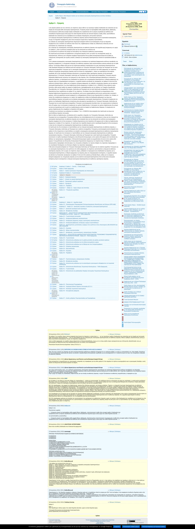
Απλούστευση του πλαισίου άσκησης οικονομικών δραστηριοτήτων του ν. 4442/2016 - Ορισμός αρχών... (134, 111)
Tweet (125, 61)
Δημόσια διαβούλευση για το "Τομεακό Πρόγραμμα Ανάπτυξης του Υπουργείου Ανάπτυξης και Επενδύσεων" (135, 249)
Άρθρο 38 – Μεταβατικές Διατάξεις (68, 261)
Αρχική (52, 11)
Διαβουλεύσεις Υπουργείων (118, 11)
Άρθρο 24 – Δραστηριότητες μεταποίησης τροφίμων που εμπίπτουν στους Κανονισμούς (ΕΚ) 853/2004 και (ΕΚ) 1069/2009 (88, 225)
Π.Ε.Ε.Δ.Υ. (67, 334)
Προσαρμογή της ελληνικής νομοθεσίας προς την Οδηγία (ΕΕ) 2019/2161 (135, 147)
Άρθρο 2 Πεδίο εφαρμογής (66, 168)
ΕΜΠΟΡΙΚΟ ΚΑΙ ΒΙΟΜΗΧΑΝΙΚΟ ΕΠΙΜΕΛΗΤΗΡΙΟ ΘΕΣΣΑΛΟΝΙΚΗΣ (83, 349)
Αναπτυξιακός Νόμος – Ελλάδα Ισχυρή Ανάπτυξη (134, 205)
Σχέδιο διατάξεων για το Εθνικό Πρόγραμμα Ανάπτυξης (132, 292)
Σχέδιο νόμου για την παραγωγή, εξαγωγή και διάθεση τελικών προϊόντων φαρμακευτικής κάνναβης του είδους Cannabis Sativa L (135, 243)
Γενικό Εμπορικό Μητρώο (131, 299)
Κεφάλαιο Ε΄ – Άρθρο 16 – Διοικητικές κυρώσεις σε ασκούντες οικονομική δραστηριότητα (83, 206)
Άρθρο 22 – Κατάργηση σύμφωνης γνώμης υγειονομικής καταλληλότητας (79, 220)
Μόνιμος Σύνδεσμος (115, 334)
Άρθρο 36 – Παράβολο (65, 252)
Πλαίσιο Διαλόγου (100, 523)
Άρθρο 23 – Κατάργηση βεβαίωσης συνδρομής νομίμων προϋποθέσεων (79, 222)
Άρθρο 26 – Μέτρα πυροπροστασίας (69, 230)
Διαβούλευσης (138, 55)
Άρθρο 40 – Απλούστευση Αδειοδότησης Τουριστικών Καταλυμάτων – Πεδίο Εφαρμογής (83, 266)
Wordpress (129, 523)
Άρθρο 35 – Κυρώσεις (65, 250)
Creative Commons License (134, 519)
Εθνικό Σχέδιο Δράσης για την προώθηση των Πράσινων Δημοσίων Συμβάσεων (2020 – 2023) (134, 278)
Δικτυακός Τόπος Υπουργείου (100, 11)
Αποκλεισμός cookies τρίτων (131, 526)
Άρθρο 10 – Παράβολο (65, 185)
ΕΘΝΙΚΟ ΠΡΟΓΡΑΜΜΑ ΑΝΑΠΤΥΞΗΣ (134, 302)
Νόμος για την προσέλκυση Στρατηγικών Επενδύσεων (131, 314)
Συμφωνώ (117, 526)
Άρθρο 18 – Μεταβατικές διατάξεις (68, 210)
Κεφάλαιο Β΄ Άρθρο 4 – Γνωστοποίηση (69, 172)
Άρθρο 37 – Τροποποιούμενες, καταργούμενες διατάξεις (74, 259)
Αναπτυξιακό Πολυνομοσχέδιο (132, 322)
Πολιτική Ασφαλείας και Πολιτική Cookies (100, 521)
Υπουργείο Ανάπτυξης (66, 4)
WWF (65, 378)
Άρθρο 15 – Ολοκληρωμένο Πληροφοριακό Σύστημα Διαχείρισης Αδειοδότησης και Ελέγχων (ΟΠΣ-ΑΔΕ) (87, 204)
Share (130, 61)
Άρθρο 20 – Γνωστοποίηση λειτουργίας (70, 216)
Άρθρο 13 (62, 197)
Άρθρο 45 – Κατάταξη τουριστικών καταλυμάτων (72, 288)
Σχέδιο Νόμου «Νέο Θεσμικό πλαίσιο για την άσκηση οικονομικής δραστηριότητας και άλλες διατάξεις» (83, 15)
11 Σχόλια (127, 53)
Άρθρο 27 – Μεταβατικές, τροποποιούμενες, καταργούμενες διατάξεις (78, 232)
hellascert (67, 405)
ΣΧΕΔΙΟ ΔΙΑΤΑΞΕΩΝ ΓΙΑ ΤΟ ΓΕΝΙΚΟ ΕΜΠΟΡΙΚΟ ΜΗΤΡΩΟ (134, 296)
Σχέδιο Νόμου (128, 36)
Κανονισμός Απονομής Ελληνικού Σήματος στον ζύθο (133, 187)
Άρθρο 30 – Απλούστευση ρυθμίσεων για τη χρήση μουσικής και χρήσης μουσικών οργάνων (84, 240)
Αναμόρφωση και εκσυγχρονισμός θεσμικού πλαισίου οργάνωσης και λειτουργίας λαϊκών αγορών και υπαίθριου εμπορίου (133, 236)
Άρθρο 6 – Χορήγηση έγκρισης (67, 177)
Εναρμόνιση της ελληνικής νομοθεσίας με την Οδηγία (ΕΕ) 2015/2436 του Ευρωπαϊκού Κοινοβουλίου (134, 310)
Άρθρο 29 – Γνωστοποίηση (66, 238)
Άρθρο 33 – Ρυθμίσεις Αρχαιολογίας (69, 246)
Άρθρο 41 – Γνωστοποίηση (66, 268)
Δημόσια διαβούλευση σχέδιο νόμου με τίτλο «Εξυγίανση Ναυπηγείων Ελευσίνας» (134, 192)
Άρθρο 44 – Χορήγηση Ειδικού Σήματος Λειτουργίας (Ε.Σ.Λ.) (75, 286)
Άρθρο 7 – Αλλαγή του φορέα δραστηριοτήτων (72, 179)
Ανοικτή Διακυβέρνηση (82, 11)
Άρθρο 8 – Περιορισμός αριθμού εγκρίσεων (71, 181)
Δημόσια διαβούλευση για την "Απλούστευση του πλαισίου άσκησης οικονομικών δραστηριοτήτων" (134, 231)
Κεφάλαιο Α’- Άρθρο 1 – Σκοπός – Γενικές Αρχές (72, 166)
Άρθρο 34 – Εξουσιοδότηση (67, 248)
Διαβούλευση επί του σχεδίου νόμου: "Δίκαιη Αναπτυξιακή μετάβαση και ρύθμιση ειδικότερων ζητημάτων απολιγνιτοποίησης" (134, 105)
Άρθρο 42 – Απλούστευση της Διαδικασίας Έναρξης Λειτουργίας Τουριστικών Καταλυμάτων (84, 271)
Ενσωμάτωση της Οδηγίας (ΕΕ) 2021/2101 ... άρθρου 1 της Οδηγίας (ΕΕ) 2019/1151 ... (134, 143)
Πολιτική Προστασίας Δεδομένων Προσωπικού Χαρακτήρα (100, 519)
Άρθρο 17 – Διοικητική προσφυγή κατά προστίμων (73, 208)
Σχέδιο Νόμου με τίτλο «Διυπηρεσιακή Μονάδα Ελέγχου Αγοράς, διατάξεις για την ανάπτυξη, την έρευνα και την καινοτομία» (134, 287)
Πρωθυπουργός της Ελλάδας (65, 11)
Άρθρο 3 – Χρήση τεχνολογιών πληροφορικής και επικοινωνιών (76, 170)
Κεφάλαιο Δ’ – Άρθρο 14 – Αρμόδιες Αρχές (70, 202)
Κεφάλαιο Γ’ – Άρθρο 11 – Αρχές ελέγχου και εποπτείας (74, 187)
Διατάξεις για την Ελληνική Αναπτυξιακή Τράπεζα (135, 305)
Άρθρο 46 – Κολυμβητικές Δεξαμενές (69, 290)
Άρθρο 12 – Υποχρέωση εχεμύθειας (69, 190)
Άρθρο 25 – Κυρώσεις (65, 228)
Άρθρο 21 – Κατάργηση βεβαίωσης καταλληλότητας (73, 218)
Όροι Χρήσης (100, 522)
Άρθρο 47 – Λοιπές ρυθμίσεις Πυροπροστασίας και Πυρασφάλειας (77, 298)
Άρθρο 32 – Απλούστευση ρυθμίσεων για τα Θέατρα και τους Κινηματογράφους (80, 244)
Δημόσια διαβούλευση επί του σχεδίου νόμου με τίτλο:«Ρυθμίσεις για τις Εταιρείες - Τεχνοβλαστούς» (134, 210)
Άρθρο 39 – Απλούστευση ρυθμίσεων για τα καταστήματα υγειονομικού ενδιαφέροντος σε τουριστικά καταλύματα (86, 264)
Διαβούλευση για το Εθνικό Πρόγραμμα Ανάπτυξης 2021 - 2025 (135, 282)
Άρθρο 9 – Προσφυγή (65, 183)
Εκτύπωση (127, 44)
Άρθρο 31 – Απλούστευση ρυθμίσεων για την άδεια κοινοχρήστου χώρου (79, 242)
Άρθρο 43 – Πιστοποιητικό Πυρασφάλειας (70, 284)
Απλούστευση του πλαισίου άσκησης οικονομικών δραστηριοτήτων (134, 253)
